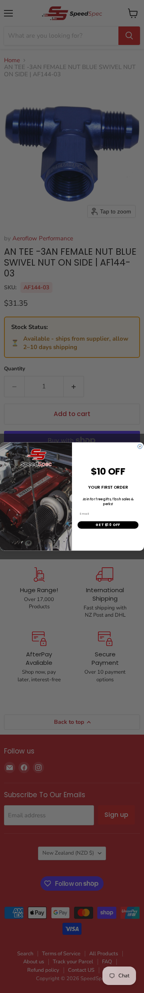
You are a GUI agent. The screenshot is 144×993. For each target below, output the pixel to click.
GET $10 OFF (108, 524)
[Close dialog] (140, 446)
